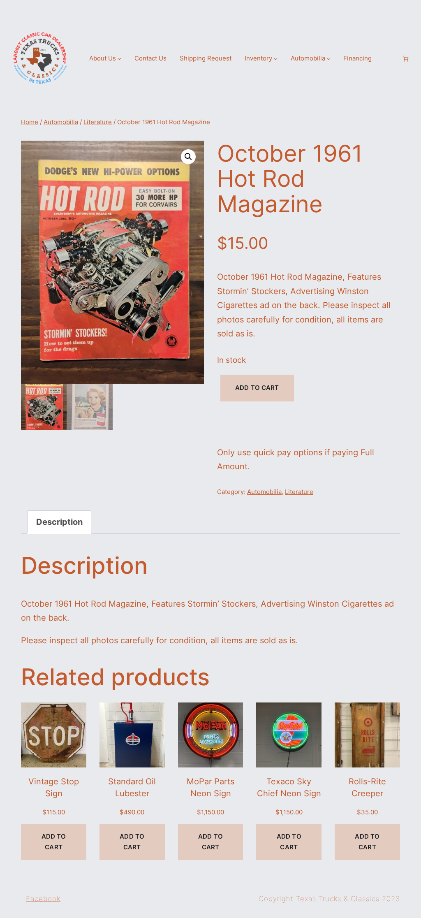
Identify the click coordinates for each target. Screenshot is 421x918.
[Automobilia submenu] (329, 58)
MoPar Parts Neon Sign (210, 787)
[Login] (391, 58)
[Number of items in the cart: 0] (405, 58)
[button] (188, 156)
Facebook (43, 899)
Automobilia (61, 122)
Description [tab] (59, 522)
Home (29, 122)
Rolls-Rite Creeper (367, 787)
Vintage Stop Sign (53, 787)
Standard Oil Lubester (132, 787)
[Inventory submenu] (276, 58)
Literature (97, 122)
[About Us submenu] (119, 58)
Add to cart (257, 388)
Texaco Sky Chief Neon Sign (289, 787)
